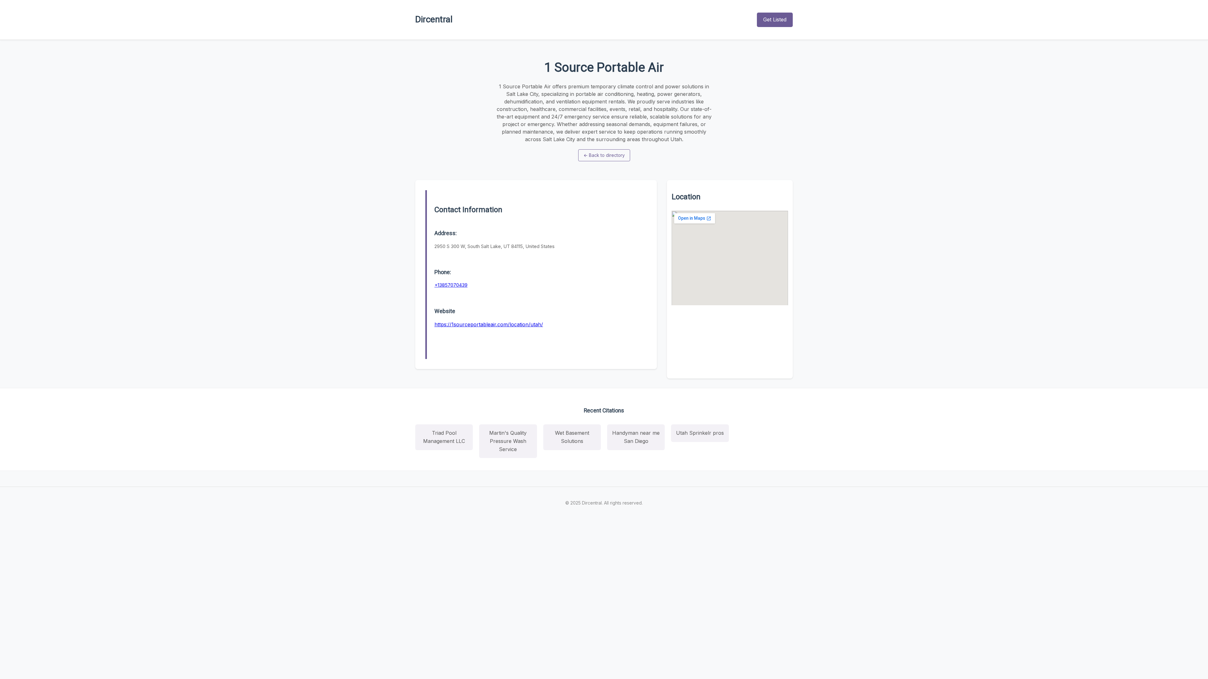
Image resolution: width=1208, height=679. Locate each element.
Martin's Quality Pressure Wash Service (508, 441)
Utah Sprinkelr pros (700, 433)
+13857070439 (450, 285)
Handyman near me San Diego (636, 437)
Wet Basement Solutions (572, 437)
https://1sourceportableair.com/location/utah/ (488, 324)
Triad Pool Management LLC (444, 437)
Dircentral (434, 19)
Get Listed (774, 19)
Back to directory (604, 155)
